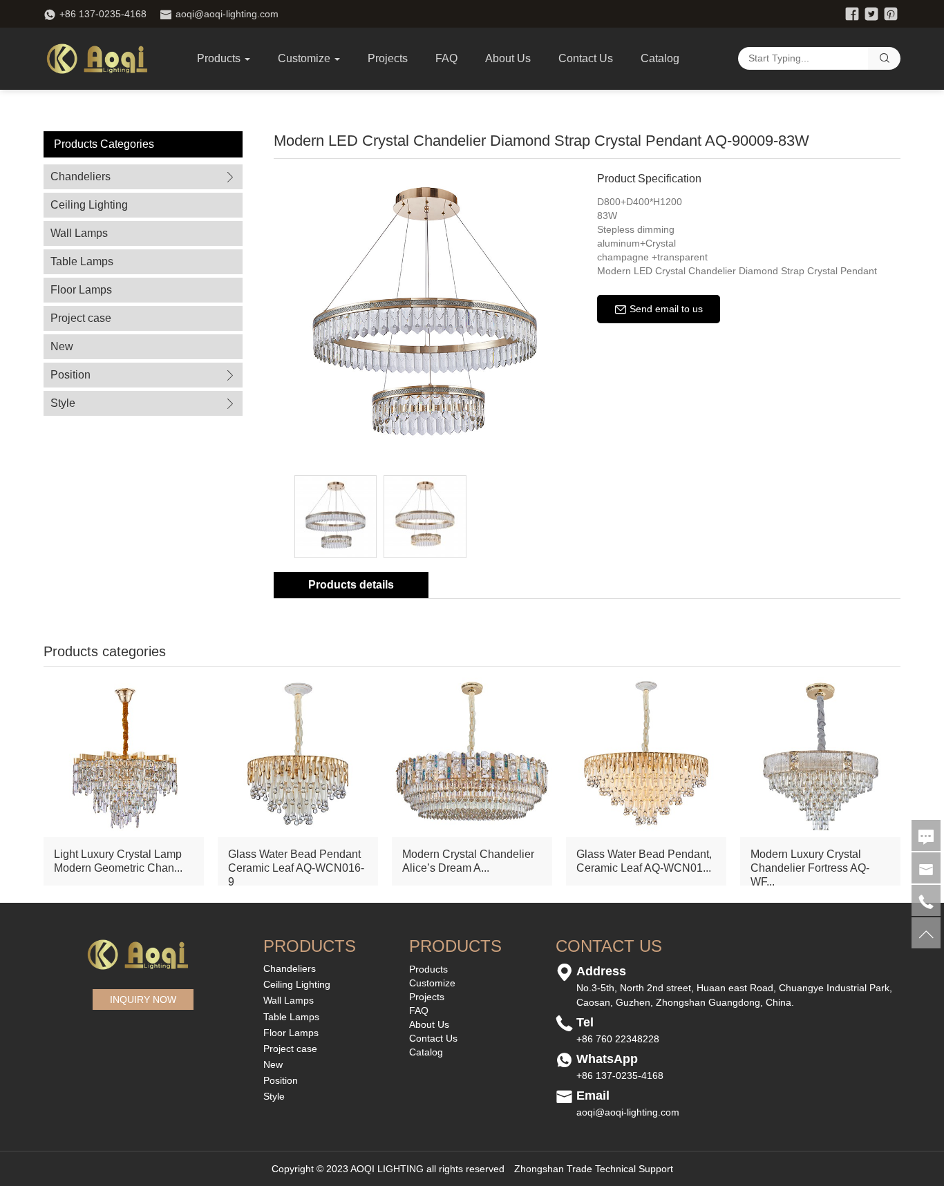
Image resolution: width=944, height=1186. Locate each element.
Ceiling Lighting (89, 205)
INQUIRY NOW (143, 999)
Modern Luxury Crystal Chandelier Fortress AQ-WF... (810, 868)
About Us (508, 58)
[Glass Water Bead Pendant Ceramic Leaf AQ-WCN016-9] (298, 755)
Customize (432, 982)
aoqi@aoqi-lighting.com (227, 13)
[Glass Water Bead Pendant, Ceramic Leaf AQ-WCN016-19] (646, 755)
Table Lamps (81, 261)
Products (218, 58)
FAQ (446, 58)
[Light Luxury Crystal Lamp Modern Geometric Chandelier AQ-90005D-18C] (124, 755)
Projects (388, 58)
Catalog (660, 58)
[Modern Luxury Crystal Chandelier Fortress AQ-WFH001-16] (820, 755)
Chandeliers (80, 176)
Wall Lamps (79, 233)
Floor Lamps (81, 290)
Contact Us (585, 58)
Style (62, 403)
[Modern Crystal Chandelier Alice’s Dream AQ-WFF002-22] (472, 755)
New (61, 346)
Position (70, 375)
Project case (80, 318)
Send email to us (665, 308)
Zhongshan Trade (553, 1168)
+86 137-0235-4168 (103, 13)
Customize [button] (304, 58)
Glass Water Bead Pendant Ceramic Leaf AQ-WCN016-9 (296, 868)
